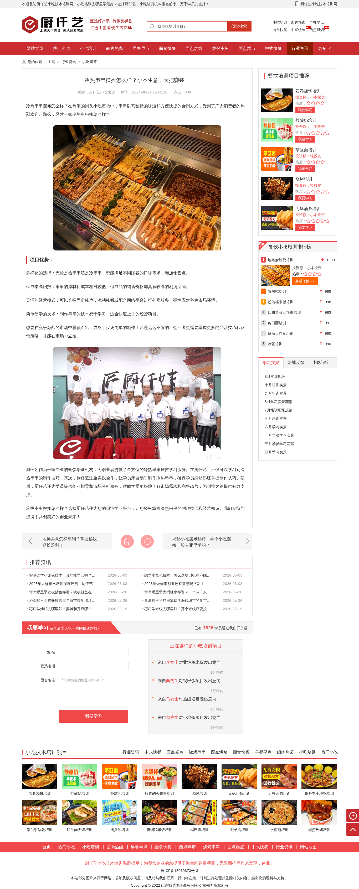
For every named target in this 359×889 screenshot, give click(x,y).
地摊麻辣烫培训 (281, 260)
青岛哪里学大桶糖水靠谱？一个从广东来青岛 (180, 592)
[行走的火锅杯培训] (159, 776)
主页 (51, 62)
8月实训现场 (275, 376)
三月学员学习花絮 (279, 444)
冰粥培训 (275, 344)
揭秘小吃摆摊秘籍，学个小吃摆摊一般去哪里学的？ (201, 542)
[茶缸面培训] (277, 158)
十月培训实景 (276, 385)
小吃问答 (89, 62)
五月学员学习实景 (279, 435)
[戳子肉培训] (239, 812)
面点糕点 (247, 48)
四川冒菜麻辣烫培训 (284, 312)
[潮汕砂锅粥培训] (39, 812)
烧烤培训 (303, 179)
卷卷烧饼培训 (308, 91)
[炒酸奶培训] (277, 129)
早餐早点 (316, 22)
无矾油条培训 (308, 208)
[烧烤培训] (277, 188)
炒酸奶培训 (305, 120)
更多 (322, 48)
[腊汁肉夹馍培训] (79, 812)
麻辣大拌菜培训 (281, 333)
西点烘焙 (316, 30)
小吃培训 (280, 22)
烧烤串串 (220, 48)
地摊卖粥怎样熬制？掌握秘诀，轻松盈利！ (71, 542)
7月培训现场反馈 (279, 410)
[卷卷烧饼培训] (277, 100)
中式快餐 (298, 30)
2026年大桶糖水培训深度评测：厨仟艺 (61, 584)
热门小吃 (61, 48)
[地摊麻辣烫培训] (286, 275)
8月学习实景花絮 (279, 402)
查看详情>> (304, 281)
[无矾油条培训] (277, 217)
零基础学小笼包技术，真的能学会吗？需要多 (65, 575)
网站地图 (308, 847)
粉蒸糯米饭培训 (281, 302)
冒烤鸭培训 (277, 291)
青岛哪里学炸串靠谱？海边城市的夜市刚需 (179, 600)
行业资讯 (299, 48)
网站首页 (35, 48)
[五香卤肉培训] (279, 776)
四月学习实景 (276, 452)
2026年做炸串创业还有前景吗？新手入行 (178, 584)
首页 (46, 847)
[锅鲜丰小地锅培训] (319, 776)
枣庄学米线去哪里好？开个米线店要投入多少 (180, 609)
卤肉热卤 (298, 22)
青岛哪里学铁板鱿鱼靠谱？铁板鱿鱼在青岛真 (65, 592)
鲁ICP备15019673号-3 (179, 871)
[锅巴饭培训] (199, 812)
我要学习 (305, 110)
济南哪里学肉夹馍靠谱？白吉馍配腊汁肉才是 (65, 600)
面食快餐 (280, 30)
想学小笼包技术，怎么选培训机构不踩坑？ (179, 575)
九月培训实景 (276, 393)
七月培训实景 (276, 418)
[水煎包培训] (279, 812)
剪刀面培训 (277, 323)
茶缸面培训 (305, 150)
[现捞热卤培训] (319, 812)
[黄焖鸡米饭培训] (159, 812)
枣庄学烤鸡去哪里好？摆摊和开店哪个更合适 (65, 609)
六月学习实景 (276, 427)
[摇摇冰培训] (119, 812)
